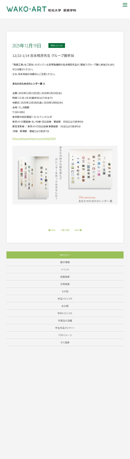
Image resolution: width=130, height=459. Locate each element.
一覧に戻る (65, 229)
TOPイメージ (65, 335)
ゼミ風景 (65, 342)
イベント (65, 269)
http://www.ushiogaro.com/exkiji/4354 (34, 138)
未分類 (65, 306)
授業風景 (65, 276)
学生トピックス (65, 298)
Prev (53, 229)
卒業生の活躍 (65, 320)
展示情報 (65, 262)
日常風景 (65, 284)
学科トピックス (65, 313)
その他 (65, 291)
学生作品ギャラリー (65, 327)
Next (77, 229)
